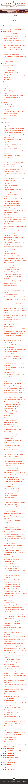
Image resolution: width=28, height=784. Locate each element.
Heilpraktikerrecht (7, 31)
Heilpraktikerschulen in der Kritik (13, 397)
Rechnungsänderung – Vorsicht (12, 205)
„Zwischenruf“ (7, 523)
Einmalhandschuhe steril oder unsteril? (14, 174)
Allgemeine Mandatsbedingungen (12, 29)
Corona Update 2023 (9, 372)
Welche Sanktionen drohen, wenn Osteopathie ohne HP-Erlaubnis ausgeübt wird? (15, 226)
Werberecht (11, 769)
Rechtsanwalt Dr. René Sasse (10, 116)
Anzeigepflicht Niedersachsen (12, 564)
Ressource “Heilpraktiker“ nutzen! (13, 340)
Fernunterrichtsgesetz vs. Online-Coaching (15, 356)
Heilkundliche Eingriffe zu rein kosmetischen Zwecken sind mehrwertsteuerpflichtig (12, 406)
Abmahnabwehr (8, 43)
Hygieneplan (7, 183)
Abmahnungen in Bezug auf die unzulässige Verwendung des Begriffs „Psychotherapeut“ (14, 135)
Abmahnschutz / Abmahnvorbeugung (14, 40)
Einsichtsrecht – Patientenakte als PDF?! (14, 329)
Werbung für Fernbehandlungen (12, 470)
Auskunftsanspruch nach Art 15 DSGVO (14, 472)
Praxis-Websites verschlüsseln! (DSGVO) (14, 637)
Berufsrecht (11, 753)
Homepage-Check (8, 84)
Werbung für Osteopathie (11, 240)
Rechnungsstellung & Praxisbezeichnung (15, 151)
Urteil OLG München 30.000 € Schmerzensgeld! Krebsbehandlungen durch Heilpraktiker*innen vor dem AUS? (15, 530)
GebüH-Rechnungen (9, 153)
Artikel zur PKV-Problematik (11, 148)
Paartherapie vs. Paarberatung (12, 386)
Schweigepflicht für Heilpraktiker (12, 440)
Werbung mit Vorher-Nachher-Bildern (14, 582)
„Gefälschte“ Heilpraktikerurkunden (13, 333)
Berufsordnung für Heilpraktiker (12, 580)
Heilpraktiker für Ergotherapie (12, 354)
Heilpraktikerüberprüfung (11, 61)
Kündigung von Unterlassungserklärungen (15, 744)
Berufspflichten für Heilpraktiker (12, 47)
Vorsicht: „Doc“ (8, 187)
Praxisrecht (11, 762)
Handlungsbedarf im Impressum (13, 194)
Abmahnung (11, 126)
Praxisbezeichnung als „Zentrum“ (13, 383)
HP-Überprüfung (13, 757)
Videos (6, 93)
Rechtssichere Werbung (10, 500)
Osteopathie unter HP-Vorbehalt (13, 221)
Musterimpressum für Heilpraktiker (13, 95)
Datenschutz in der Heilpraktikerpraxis (14, 45)
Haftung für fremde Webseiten (12, 659)
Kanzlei (4, 81)
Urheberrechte (8, 687)
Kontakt (5, 102)
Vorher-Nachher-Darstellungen (12, 185)
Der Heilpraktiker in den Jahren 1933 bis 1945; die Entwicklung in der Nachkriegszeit (14, 712)
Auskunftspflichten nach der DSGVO (13, 607)
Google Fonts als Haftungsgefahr (13, 481)
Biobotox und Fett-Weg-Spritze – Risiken (14, 210)
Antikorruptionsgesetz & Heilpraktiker (14, 689)
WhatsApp (7, 196)
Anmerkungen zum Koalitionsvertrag (14, 242)
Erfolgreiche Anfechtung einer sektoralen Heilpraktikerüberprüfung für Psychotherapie (15, 413)
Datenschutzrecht (9, 68)
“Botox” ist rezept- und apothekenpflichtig (15, 219)
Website (10, 767)
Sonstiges (11, 764)
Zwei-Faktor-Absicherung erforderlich (14, 463)
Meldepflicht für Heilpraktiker (12, 586)
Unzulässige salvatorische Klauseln (13, 543)
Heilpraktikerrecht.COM (10, 34)
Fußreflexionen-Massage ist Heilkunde (14, 256)
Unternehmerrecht (8, 66)
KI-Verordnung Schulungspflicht (12, 171)
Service (4, 118)
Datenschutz (12, 755)
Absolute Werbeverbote (10, 653)
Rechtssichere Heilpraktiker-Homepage (14, 54)
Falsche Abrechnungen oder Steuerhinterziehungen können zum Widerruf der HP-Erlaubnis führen (13, 272)
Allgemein (11, 748)
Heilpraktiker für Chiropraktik (12, 361)
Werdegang (7, 88)
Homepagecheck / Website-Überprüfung (15, 36)
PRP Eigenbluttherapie (10, 208)
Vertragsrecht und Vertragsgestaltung (14, 75)
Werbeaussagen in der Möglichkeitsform (15, 402)
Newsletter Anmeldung (10, 107)
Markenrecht (7, 77)
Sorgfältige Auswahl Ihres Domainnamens (15, 684)
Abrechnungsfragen (14, 142)
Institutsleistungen (9, 700)
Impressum (7, 109)
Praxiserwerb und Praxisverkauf (12, 52)
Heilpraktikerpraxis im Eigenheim (13, 550)
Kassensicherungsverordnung (12, 525)
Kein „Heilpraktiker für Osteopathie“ (13, 707)
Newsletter (19, 781)
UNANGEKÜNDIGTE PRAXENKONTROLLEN (15, 217)
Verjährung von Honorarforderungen (14, 155)
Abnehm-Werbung (9, 746)
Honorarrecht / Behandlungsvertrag (14, 50)
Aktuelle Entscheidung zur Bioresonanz (14, 673)
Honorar (6, 86)
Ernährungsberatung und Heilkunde (14, 258)
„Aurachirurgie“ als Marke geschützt (13, 308)
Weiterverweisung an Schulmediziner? (14, 461)
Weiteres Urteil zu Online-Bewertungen (14, 721)
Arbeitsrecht (7, 79)
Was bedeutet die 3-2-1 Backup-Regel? (14, 454)
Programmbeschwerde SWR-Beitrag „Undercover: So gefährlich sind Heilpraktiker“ (13, 429)
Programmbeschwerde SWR (11, 557)
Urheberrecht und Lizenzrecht (12, 72)
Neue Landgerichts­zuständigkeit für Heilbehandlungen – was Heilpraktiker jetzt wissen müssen (14, 162)
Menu (15, 15)
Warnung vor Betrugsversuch (12, 201)
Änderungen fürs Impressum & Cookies (14, 331)
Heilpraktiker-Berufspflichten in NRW (14, 479)
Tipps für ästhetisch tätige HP (12, 203)
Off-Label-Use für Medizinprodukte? (13, 176)
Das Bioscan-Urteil (9, 443)
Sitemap (5, 63)
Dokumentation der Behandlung (12, 520)
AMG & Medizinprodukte (15, 751)
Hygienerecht (12, 760)
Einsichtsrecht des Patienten (11, 666)
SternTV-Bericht (8, 342)
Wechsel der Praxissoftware (11, 488)
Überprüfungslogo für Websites (12, 97)
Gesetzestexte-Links (9, 100)
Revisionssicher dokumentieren (12, 358)
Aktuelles (11, 158)
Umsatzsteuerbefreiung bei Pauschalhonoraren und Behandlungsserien (11, 436)
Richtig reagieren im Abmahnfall (12, 139)
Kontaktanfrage (8, 104)
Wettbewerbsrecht (9, 70)
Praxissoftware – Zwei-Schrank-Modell (14, 199)
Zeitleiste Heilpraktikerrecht (11, 511)
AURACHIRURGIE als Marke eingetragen (14, 388)
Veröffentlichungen (9, 91)
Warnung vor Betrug (9, 253)
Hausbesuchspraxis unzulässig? (12, 584)
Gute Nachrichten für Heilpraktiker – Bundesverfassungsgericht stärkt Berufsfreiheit (14, 393)
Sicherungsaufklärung (10, 737)
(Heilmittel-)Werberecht (10, 38)
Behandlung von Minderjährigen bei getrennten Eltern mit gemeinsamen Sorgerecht (14, 516)
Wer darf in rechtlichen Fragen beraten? (14, 399)
